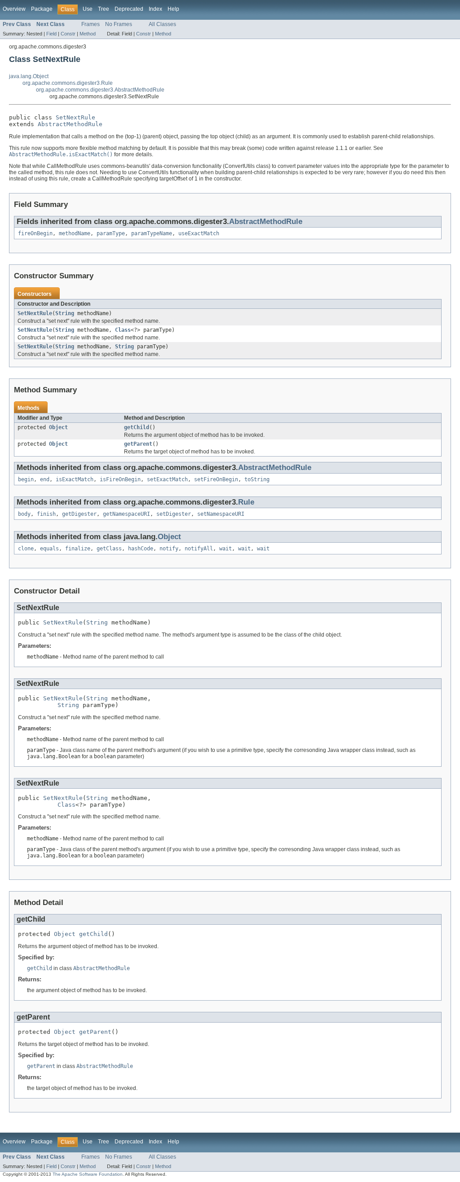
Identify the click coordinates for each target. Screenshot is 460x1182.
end (44, 479)
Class (123, 330)
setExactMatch (167, 479)
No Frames (118, 24)
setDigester (173, 514)
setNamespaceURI (220, 514)
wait (225, 548)
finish (46, 514)
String (64, 313)
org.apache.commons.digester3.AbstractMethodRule (100, 90)
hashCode (140, 548)
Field (51, 33)
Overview (14, 9)
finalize (77, 548)
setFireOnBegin (216, 479)
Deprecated (129, 9)
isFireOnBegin (120, 479)
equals (49, 548)
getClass (109, 548)
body (24, 514)
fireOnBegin (35, 233)
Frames (90, 24)
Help (173, 9)
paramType (111, 233)
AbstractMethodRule (70, 124)
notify (168, 548)
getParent (138, 444)
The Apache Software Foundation (88, 1174)
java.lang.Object (29, 76)
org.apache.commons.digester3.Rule (67, 83)
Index (155, 9)
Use (88, 9)
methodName (74, 233)
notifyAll (199, 548)
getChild (136, 427)
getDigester (79, 514)
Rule (246, 502)
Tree (103, 9)
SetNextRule (75, 117)
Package (42, 9)
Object (58, 427)
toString (257, 479)
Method (88, 33)
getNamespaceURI (126, 514)
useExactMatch (198, 233)
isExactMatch (74, 479)
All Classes (162, 24)
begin (26, 479)
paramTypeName (151, 233)
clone (26, 548)
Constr (68, 33)
